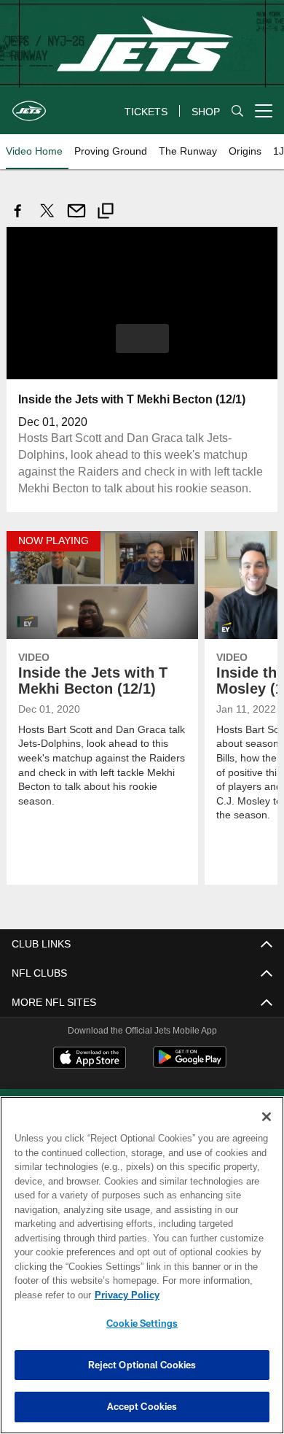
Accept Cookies (142, 1406)
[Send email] (76, 218)
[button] (142, 337)
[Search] (237, 111)
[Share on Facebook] (18, 218)
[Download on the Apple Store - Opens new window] (89, 1058)
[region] (142, 1265)
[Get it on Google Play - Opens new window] (189, 1064)
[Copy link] (105, 212)
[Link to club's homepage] (29, 105)
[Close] (267, 1117)
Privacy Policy (124, 1295)
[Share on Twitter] (47, 218)
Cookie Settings (142, 1323)
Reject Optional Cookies (142, 1365)
